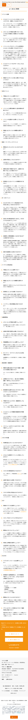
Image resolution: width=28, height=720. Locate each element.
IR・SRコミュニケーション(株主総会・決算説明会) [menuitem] (13, 662)
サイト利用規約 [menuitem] (14, 690)
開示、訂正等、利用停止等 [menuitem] (18, 686)
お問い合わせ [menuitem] (9, 679)
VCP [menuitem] (3, 675)
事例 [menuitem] (3, 679)
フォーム (19, 473)
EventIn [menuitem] (16, 675)
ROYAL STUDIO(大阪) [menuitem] (7, 672)
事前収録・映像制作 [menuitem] (6, 668)
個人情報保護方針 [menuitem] (7, 686)
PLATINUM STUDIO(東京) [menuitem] (18, 668)
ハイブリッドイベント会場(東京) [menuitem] (9, 670)
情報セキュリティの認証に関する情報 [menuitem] (13, 688)
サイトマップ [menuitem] (22, 690)
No (9, 5)
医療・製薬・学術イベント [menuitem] (8, 664)
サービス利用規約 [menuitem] (6, 690)
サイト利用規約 (18, 712)
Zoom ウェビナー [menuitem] (6, 677)
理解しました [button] (14, 717)
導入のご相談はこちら (15, 639)
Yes (4, 5)
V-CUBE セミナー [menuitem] (9, 675)
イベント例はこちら (12, 464)
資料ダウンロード (15, 634)
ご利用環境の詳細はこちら (9, 570)
